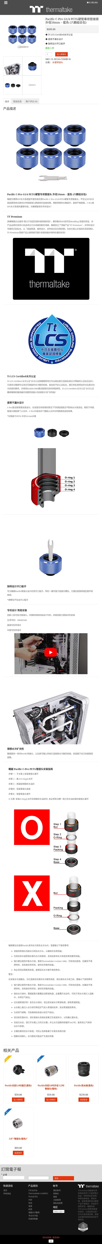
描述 (7, 101)
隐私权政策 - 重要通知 (51, 1237)
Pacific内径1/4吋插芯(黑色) (18, 1085)
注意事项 (57, 1200)
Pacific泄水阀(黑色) (84, 1085)
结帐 (55, 1196)
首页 (5, 1190)
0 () (93, 2)
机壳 (30, 1209)
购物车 (56, 1193)
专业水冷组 (33, 1215)
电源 (30, 1206)
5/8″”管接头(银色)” (18, 1138)
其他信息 (17, 101)
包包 (30, 1203)
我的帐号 (57, 1190)
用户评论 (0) (31, 101)
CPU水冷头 (33, 1190)
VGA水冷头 (33, 1196)
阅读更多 (84, 1099)
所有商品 (7, 1193)
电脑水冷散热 (34, 1212)
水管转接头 (57, 62)
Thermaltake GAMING (38, 1193)
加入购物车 (61, 54)
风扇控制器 (33, 1218)
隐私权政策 (58, 1203)
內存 (30, 1199)
